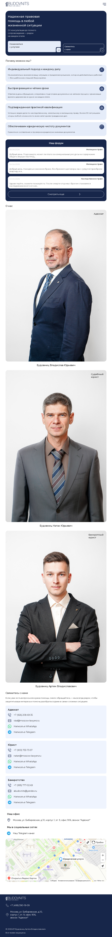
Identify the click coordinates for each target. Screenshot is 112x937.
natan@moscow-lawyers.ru (27, 755)
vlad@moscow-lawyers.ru (27, 720)
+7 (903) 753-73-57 (23, 750)
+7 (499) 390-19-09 (20, 905)
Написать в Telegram (24, 732)
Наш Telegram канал (23, 833)
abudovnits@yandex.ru (25, 791)
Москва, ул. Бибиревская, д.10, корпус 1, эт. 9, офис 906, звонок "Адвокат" (51, 820)
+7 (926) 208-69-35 (23, 715)
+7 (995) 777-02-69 (23, 785)
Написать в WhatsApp (25, 726)
